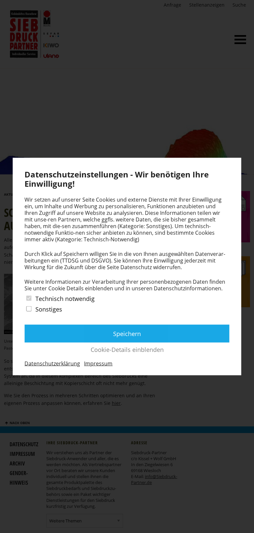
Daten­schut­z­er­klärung (52, 363)
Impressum (98, 363)
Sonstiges (48, 309)
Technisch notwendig (65, 299)
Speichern (127, 333)
